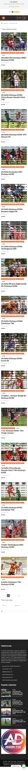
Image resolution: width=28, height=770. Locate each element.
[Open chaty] (24, 766)
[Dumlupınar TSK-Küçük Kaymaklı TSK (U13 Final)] (6, 712)
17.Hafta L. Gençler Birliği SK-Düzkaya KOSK (14, 397)
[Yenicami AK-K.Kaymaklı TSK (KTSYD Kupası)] (6, 693)
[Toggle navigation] (3, 18)
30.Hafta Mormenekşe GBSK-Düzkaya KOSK (14, 59)
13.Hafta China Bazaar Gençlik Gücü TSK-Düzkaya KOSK (13, 470)
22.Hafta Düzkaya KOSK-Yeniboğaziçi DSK (12, 247)
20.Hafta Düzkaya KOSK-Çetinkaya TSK (12, 322)
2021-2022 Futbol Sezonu (8, 52)
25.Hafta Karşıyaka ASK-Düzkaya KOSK (12, 173)
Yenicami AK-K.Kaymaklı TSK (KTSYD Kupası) (17, 693)
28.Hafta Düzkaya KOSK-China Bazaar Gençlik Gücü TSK (13, 97)
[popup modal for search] (24, 18)
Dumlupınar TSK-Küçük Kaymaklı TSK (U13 (18, 712)
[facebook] (17, 18)
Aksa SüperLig (19, 279)
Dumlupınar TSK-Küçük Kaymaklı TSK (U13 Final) (14, 3)
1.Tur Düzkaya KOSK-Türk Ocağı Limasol (12, 432)
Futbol (3, 55)
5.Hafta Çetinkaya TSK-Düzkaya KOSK (11, 583)
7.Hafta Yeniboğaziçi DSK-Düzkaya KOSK (12, 546)
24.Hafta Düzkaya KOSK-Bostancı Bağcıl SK (12, 210)
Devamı (3, 65)
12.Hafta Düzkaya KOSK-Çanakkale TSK (12, 508)
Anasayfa (5, 23)
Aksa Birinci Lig (20, 52)
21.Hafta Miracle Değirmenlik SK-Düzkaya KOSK (13, 285)
